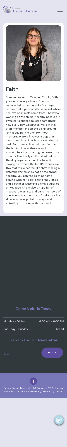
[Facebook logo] (33, 381)
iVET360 (59, 391)
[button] (59, 420)
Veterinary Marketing (30, 391)
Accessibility (26, 388)
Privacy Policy (11, 388)
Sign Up (52, 352)
